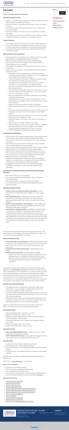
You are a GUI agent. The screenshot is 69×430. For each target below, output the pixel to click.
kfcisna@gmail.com (17, 361)
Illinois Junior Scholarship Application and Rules (19, 401)
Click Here (40, 375)
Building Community (58, 27)
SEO (40, 425)
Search (55, 9)
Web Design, (29, 425)
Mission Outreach (57, 25)
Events (58, 3)
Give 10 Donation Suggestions (14, 394)
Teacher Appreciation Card (13, 386)
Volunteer (63, 3)
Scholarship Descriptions (13, 383)
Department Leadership (43, 3)
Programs (53, 3)
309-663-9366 (62, 412)
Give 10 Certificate (11, 396)
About (27, 3)
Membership (33, 3)
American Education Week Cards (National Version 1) (21, 388)
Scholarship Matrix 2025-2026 (14, 381)
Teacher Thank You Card (13, 385)
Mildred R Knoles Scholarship (14, 399)
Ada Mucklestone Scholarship (14, 397)
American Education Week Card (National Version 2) (20, 390)
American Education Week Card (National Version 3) (20, 392)
